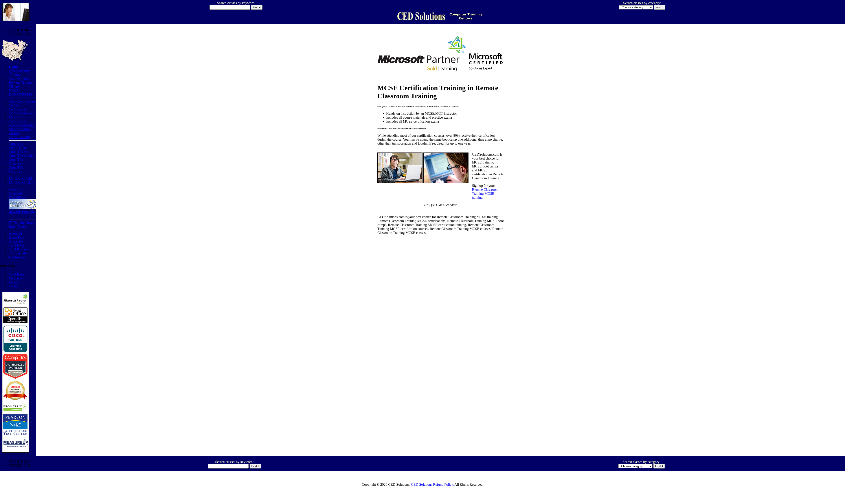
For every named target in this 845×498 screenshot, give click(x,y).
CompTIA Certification (17, 146)
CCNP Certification (22, 113)
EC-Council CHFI (22, 182)
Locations (15, 189)
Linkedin (15, 282)
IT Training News (21, 222)
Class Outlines (19, 79)
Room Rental (18, 226)
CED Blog (16, 245)
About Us (15, 233)
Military (14, 86)
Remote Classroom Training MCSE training (485, 193)
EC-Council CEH (21, 178)
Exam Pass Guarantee (16, 239)
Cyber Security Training (19, 73)
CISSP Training (20, 137)
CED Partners (18, 249)
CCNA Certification (17, 107)
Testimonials (17, 253)
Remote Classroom (22, 83)
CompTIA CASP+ (22, 156)
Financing (16, 193)
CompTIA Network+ (16, 161)
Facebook (15, 278)
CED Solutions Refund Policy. (432, 484)
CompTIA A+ (18, 152)
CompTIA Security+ (16, 169)
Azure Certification (22, 125)
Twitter (14, 286)
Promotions (17, 197)
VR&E (14, 90)
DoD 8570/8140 (20, 94)
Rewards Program (21, 212)
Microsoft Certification (17, 119)
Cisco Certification (22, 101)
